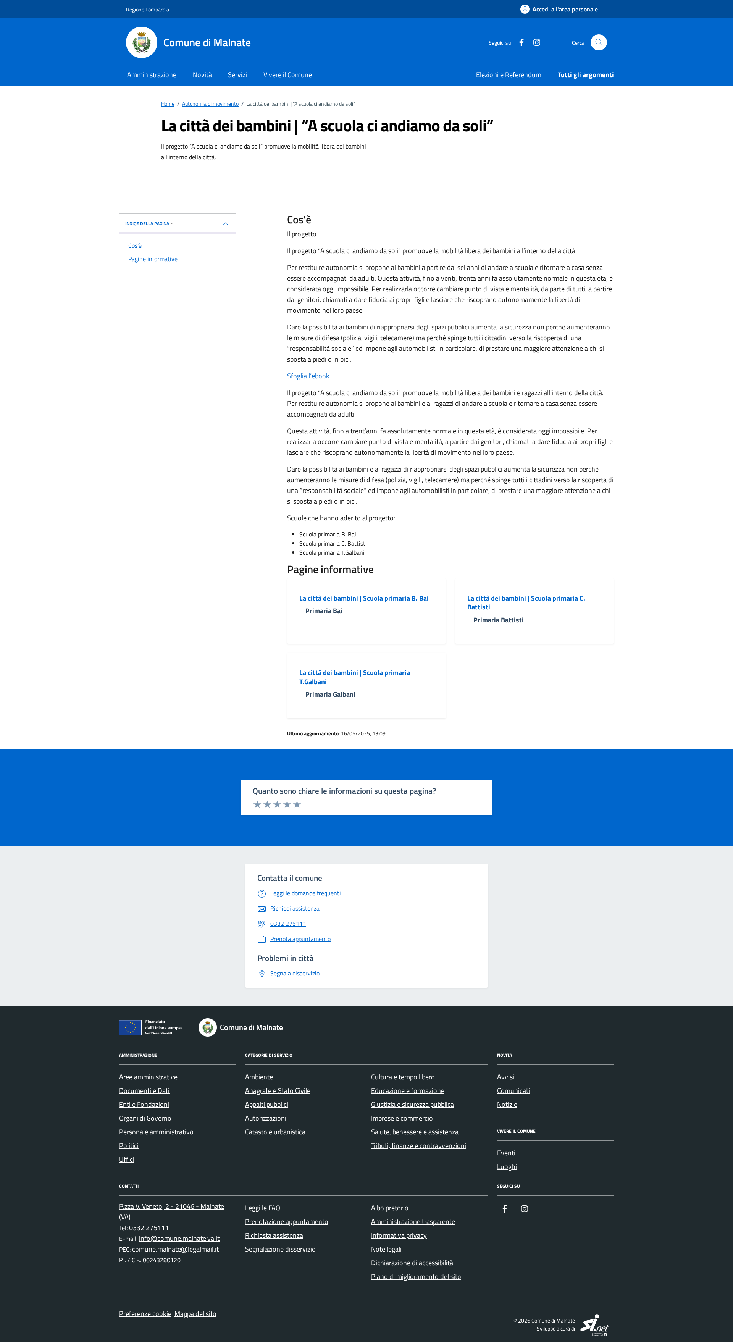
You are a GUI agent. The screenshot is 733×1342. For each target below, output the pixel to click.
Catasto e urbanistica (275, 1132)
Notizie (507, 1104)
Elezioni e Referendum (508, 74)
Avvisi (505, 1077)
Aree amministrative (148, 1077)
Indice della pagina (147, 223)
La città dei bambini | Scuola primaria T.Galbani (354, 677)
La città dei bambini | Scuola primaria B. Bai (364, 598)
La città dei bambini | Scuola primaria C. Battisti (526, 603)
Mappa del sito (195, 1313)
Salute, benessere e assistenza (415, 1132)
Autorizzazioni (265, 1118)
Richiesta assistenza (274, 1235)
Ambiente (259, 1077)
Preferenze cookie (145, 1313)
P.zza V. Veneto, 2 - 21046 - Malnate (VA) (171, 1211)
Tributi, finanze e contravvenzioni (418, 1145)
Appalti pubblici (266, 1104)
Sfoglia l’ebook (308, 376)
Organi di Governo (145, 1118)
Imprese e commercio (402, 1118)
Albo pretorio (389, 1208)
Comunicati (513, 1090)
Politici (129, 1145)
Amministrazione (151, 74)
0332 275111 (149, 1227)
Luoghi (507, 1166)
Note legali (386, 1249)
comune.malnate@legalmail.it (175, 1249)
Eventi (506, 1153)
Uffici (126, 1159)
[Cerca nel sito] (599, 42)
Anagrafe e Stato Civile (277, 1090)
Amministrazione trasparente (413, 1221)
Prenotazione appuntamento (286, 1221)
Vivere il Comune (287, 74)
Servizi (237, 74)
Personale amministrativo (156, 1132)
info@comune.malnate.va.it (179, 1238)
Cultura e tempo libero (403, 1077)
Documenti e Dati (144, 1090)
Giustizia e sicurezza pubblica (412, 1104)
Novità (202, 74)
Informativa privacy (399, 1235)
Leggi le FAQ (262, 1208)
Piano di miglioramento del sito (416, 1276)
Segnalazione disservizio (280, 1249)
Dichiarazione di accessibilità (412, 1263)
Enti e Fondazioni (144, 1104)
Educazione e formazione (407, 1090)
